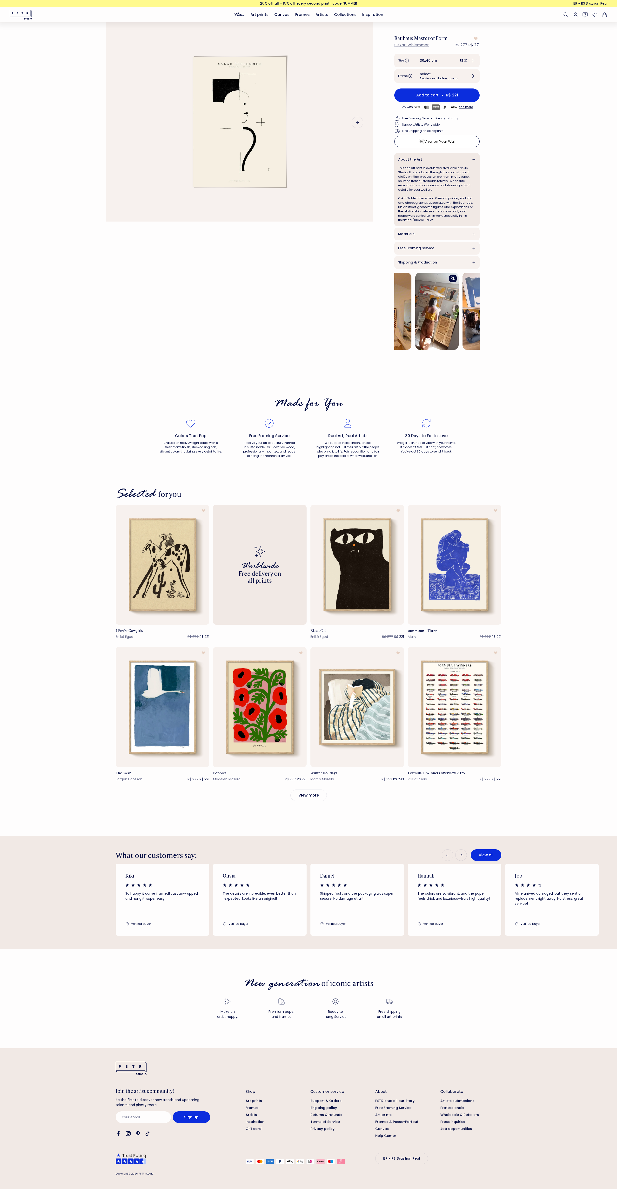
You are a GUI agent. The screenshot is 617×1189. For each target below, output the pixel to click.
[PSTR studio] (21, 15)
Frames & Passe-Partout (396, 1121)
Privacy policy (322, 1128)
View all (486, 855)
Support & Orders (326, 1100)
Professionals (452, 1107)
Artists (321, 14)
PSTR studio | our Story (395, 1100)
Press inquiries (452, 1121)
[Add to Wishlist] (475, 38)
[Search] (566, 14)
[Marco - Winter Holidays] (357, 707)
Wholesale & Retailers (459, 1114)
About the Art (410, 159)
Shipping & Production (417, 262)
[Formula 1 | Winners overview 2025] (454, 707)
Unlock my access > (554, 1165)
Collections (345, 14)
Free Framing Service (416, 248)
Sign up (191, 1117)
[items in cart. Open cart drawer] (604, 14)
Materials (406, 233)
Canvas (281, 14)
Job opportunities (456, 1128)
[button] (437, 60)
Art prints (259, 14)
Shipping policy (323, 1107)
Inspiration (372, 14)
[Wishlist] (595, 14)
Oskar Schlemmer (411, 45)
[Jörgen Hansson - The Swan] (162, 707)
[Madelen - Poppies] (260, 707)
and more (466, 107)
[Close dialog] (606, 1046)
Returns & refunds (326, 1114)
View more (308, 795)
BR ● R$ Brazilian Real (590, 3)
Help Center (385, 1135)
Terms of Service (325, 1121)
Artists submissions (457, 1100)
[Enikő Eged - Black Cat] (357, 565)
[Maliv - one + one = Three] (454, 565)
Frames (302, 14)
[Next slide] (357, 122)
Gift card (254, 1128)
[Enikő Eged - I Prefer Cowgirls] (162, 565)
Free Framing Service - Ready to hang (430, 118)
